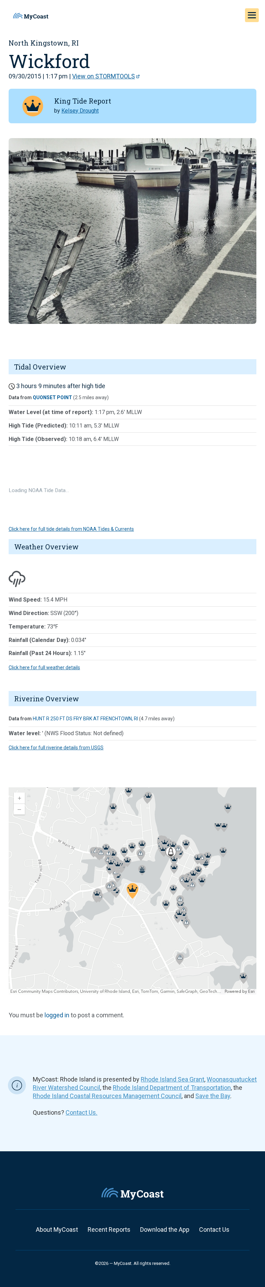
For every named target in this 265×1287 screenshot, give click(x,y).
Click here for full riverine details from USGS (56, 747)
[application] (132, 891)
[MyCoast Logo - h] (30, 16)
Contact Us (214, 1229)
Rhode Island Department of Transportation (172, 1087)
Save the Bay (212, 1095)
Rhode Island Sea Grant (172, 1079)
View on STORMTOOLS (103, 76)
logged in (57, 1015)
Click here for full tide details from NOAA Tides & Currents (71, 529)
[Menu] (252, 15)
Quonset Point (52, 397)
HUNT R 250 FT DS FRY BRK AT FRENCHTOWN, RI (85, 718)
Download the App (164, 1229)
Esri (251, 991)
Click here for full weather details (44, 667)
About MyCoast (57, 1229)
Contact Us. (81, 1112)
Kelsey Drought (80, 110)
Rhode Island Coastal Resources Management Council (107, 1095)
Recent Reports (109, 1229)
